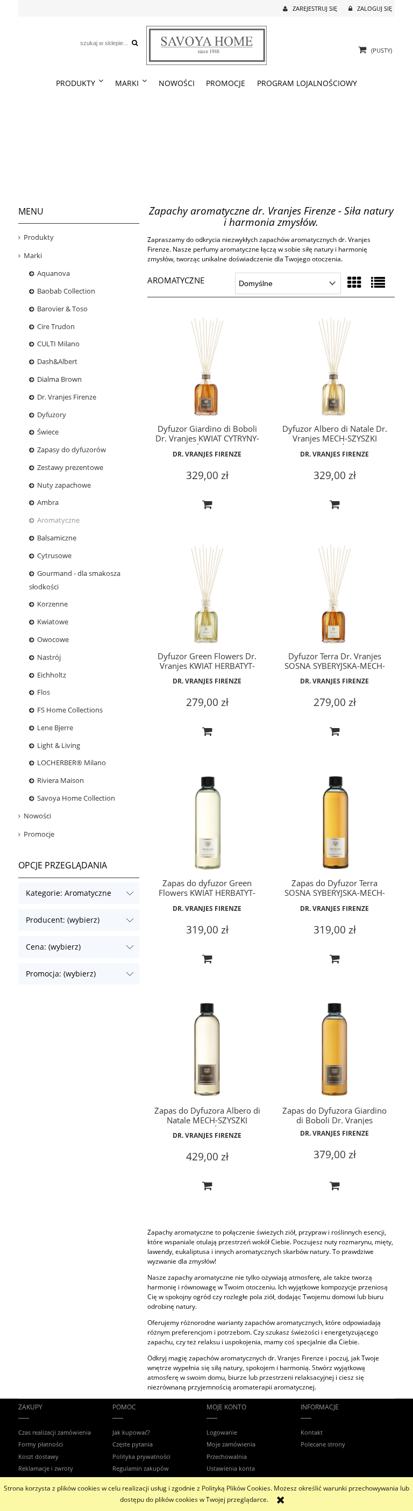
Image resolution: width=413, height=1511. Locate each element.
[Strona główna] (206, 44)
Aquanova (53, 273)
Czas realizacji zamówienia (54, 1432)
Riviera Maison (60, 780)
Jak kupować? (131, 1432)
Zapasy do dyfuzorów (71, 449)
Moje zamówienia (230, 1444)
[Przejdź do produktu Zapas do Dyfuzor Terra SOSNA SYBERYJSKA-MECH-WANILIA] (334, 823)
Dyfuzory (51, 414)
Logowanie (221, 1432)
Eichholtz (51, 675)
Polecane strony (323, 1444)
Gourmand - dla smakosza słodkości (74, 579)
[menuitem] (80, 83)
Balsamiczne (56, 538)
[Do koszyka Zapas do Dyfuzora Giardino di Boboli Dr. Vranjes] (334, 1186)
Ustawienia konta (230, 1468)
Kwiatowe (52, 621)
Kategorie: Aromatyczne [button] (68, 893)
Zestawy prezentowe (70, 467)
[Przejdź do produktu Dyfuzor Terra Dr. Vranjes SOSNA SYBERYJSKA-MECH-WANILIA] (334, 596)
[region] (206, 146)
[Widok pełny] (378, 282)
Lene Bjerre (55, 727)
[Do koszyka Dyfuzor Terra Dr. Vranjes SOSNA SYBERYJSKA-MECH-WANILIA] (334, 732)
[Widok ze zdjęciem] (354, 282)
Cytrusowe (54, 555)
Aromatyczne (58, 520)
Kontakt (312, 1432)
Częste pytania (132, 1444)
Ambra (48, 502)
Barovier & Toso (62, 308)
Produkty (39, 237)
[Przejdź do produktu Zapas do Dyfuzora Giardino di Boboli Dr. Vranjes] (334, 1050)
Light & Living (58, 745)
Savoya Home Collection (76, 798)
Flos (43, 692)
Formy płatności (40, 1444)
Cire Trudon (56, 326)
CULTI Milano (58, 343)
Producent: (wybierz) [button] (62, 920)
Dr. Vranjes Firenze (66, 397)
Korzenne (52, 604)
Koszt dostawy (38, 1456)
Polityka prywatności (141, 1456)
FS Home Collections (70, 710)
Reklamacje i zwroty (45, 1468)
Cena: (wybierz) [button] (53, 947)
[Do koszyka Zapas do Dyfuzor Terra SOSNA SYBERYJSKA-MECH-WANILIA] (334, 959)
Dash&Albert (57, 361)
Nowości (37, 816)
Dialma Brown (59, 379)
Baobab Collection (66, 291)
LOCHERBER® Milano (71, 762)
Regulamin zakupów (140, 1468)
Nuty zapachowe (64, 485)
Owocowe (53, 639)
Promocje (39, 834)
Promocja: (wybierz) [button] (61, 973)
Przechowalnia (226, 1456)
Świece (48, 432)
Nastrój (49, 657)
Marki (33, 255)
